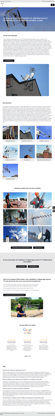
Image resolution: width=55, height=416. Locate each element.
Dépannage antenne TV (10, 141)
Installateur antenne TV (44, 141)
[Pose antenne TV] (27, 151)
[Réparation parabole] (10, 170)
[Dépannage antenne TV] (10, 132)
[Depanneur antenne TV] (27, 132)
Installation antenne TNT (10, 160)
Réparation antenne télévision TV (44, 160)
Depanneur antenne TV (27, 141)
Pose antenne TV (27, 160)
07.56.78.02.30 (8, 1)
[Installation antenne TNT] (10, 151)
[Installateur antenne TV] (44, 132)
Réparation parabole (10, 178)
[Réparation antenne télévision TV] (44, 151)
